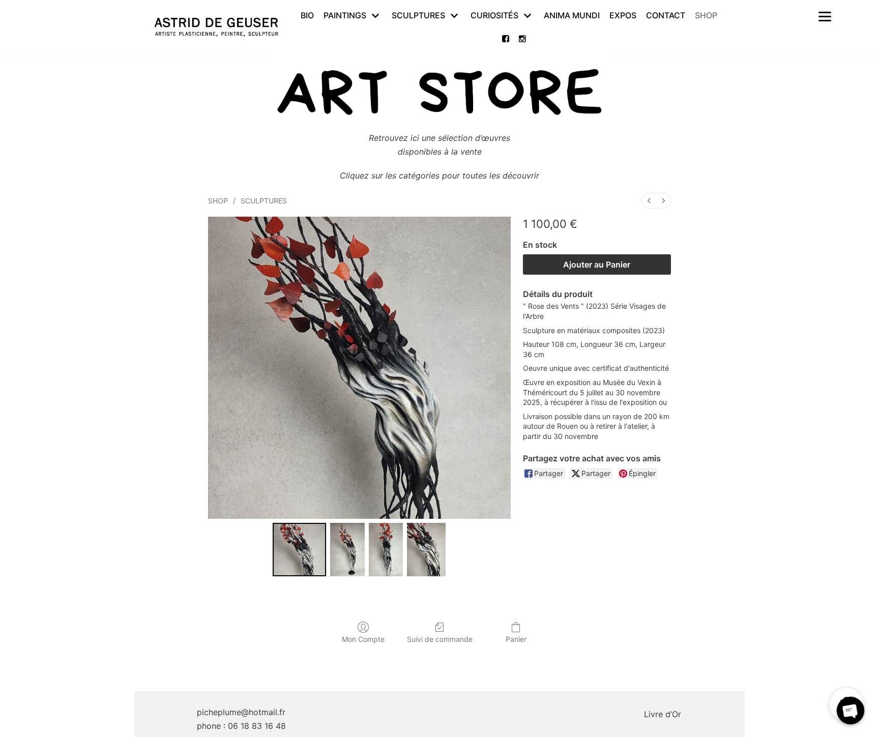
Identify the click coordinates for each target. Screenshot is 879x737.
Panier (516, 639)
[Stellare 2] (386, 549)
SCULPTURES (264, 200)
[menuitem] (649, 200)
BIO (307, 15)
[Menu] (825, 16)
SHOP (706, 15)
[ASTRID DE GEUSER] (216, 27)
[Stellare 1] (347, 549)
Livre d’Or (662, 714)
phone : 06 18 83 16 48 (241, 726)
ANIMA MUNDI (572, 15)
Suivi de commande (440, 639)
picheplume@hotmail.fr (241, 712)
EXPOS (622, 15)
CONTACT (665, 15)
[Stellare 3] (426, 549)
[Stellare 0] (299, 549)
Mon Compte (363, 639)
